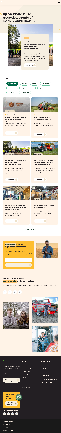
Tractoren (24, 364)
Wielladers (24, 380)
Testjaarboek (45, 375)
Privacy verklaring (8, 421)
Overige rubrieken (26, 387)
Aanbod (24, 361)
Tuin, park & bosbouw (27, 371)
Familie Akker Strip (46, 382)
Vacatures (6, 427)
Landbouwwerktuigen (27, 368)
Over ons (43, 368)
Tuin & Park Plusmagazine (49, 379)
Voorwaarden (6, 424)
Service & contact (46, 372)
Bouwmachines (25, 374)
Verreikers (24, 377)
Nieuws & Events (46, 365)
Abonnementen (45, 361)
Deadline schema (8, 430)
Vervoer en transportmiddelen (29, 384)
